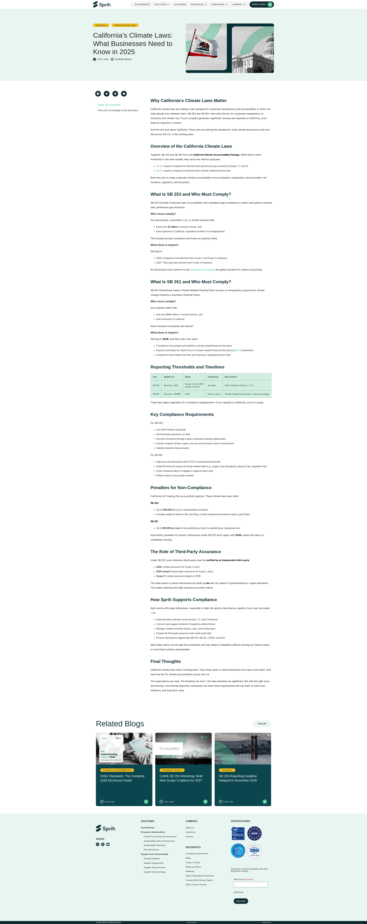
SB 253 (159, 166)
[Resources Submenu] (206, 4)
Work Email (243, 879)
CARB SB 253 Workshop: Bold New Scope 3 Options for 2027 (181, 778)
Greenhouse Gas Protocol (202, 269)
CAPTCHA (238, 892)
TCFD (238, 350)
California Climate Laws (125, 25)
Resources (197, 4)
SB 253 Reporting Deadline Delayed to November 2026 (238, 778)
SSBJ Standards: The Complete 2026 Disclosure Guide (122, 778)
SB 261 (159, 170)
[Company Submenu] (244, 4)
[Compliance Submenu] (227, 4)
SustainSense (142, 4)
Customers (180, 4)
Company (237, 4)
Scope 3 (178, 770)
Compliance (217, 4)
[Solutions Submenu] (168, 4)
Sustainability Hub (123, 770)
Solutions (160, 4)
